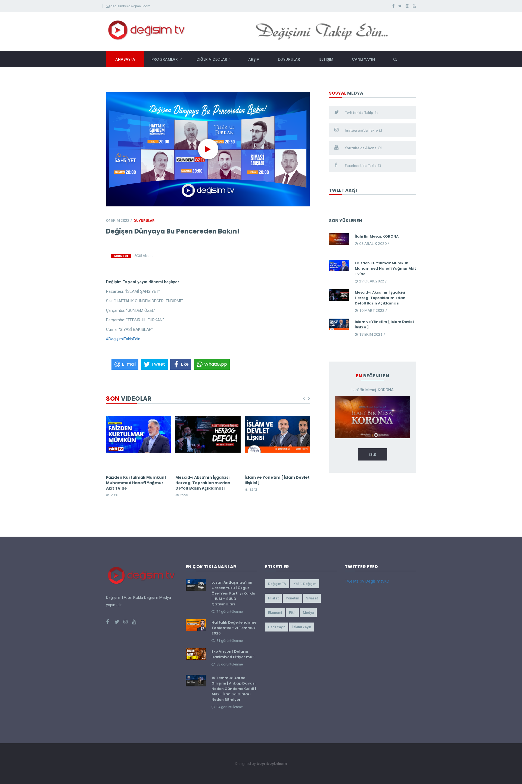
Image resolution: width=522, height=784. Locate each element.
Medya (308, 613)
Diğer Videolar (212, 59)
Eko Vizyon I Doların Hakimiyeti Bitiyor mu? (233, 654)
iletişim (326, 59)
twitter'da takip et (361, 112)
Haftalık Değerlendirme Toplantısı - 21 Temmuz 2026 (234, 628)
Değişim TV (277, 584)
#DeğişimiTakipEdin (123, 339)
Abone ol (121, 256)
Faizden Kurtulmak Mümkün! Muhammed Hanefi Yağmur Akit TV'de (136, 483)
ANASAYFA (125, 59)
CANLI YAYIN (363, 59)
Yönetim (292, 598)
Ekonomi (275, 613)
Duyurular (289, 59)
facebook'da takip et (362, 165)
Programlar (164, 59)
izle (372, 454)
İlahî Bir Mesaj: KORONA (377, 236)
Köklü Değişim (304, 584)
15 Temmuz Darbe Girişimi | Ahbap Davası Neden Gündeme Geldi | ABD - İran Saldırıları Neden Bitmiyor (234, 688)
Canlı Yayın (276, 627)
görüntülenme (229, 611)
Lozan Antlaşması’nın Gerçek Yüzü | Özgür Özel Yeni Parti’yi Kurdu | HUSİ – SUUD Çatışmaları (233, 593)
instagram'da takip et (363, 130)
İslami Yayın (301, 627)
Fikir (292, 613)
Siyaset (312, 598)
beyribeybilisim (272, 763)
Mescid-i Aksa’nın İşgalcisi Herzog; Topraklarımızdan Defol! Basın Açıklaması (202, 483)
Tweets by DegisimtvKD (367, 581)
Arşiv (253, 59)
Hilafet (273, 598)
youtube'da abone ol (363, 148)
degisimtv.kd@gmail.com (130, 6)
